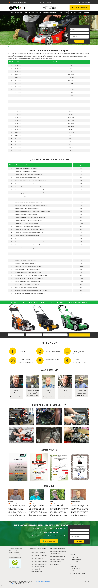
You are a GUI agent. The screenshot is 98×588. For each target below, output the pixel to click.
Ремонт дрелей (75, 557)
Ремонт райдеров (14, 552)
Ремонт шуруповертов (77, 561)
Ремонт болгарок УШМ (77, 556)
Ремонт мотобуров (35, 569)
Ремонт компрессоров (36, 568)
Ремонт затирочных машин (37, 566)
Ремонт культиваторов (15, 557)
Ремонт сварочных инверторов (58, 551)
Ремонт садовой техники (16, 12)
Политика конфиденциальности (43, 581)
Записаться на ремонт (81, 7)
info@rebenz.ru (75, 572)
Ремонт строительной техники (33, 12)
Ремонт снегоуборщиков (16, 554)
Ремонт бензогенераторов (57, 559)
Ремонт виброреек (35, 550)
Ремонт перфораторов (77, 559)
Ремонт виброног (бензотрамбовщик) (54, 563)
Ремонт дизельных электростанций (39, 564)
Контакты (86, 12)
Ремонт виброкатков (56, 561)
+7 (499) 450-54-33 (49, 8)
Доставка (80, 12)
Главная (10, 46)
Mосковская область (49, 578)
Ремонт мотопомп (55, 553)
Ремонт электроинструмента (50, 12)
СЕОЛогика (11, 583)
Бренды (49, 2)
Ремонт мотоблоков (15, 550)
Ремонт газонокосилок (15, 555)
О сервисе (41, 2)
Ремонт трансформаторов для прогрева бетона (57, 557)
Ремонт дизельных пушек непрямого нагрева (36, 559)
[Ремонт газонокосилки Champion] (21, 7)
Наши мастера (64, 12)
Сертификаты (72, 12)
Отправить (79, 41)
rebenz (73, 570)
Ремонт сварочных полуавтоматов (59, 555)
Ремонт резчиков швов (36, 571)
